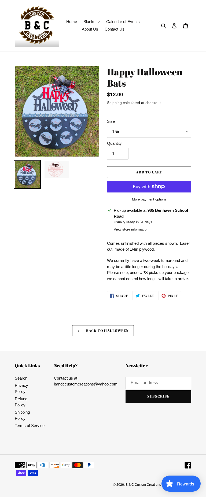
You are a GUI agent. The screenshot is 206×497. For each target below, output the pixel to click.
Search (21, 378)
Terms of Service (30, 425)
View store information (131, 229)
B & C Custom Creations (143, 485)
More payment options (149, 199)
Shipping (114, 103)
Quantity (114, 143)
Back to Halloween (107, 330)
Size (111, 121)
